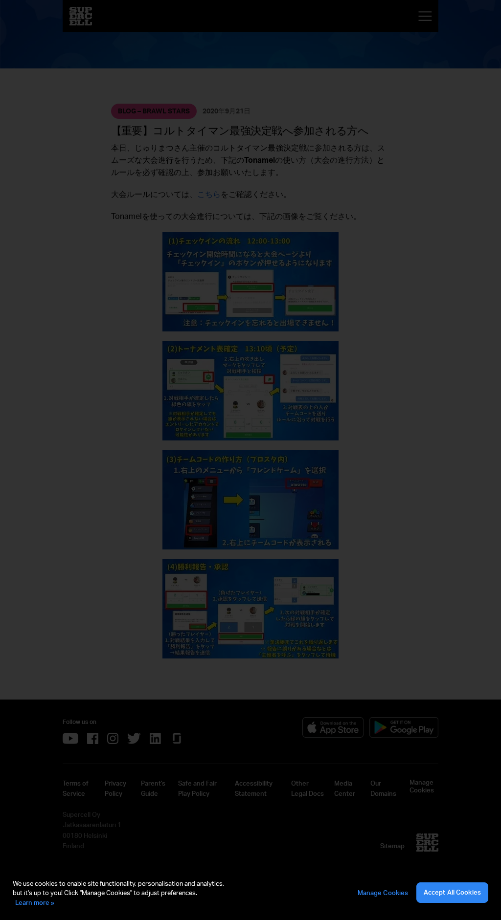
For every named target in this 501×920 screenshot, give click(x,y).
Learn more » (34, 902)
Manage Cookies (383, 893)
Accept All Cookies (452, 892)
